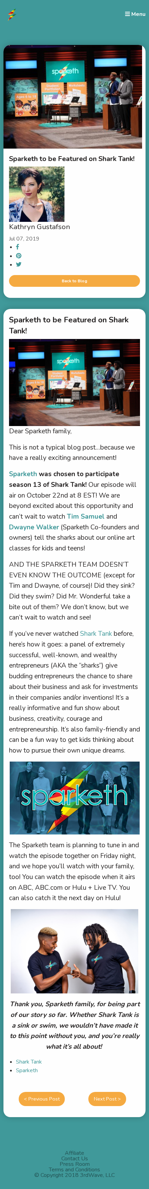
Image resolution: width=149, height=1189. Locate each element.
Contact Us (74, 1158)
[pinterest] (18, 256)
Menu (138, 14)
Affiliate (74, 1153)
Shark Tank (97, 633)
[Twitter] (18, 264)
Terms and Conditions (74, 1169)
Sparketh (27, 1070)
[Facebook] (17, 247)
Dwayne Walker (34, 527)
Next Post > (107, 1098)
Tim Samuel (86, 516)
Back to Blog (74, 281)
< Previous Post (42, 1098)
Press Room (75, 1164)
